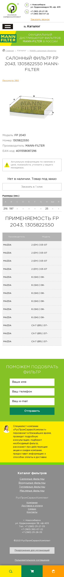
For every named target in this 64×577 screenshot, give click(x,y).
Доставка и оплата (32, 506)
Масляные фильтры (32, 491)
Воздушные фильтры (32, 483)
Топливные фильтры (32, 487)
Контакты (32, 512)
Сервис (32, 509)
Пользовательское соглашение (32, 560)
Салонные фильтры (32, 479)
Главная (9, 51)
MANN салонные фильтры (43, 51)
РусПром (12, 16)
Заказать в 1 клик (32, 187)
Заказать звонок (40, 20)
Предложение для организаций (32, 550)
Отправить (32, 411)
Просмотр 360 (10, 81)
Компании (32, 503)
